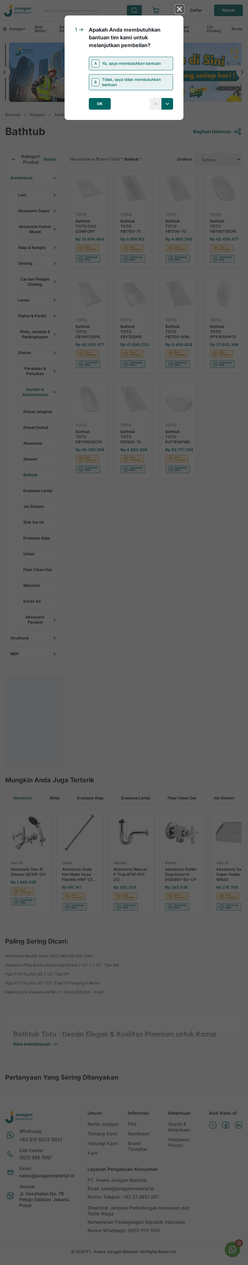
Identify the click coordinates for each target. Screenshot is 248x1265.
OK (100, 103)
